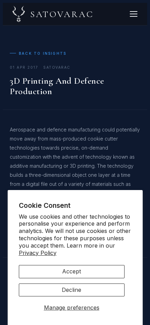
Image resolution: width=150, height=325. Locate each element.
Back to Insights (42, 53)
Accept (71, 271)
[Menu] (133, 14)
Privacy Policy (38, 252)
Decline (71, 289)
